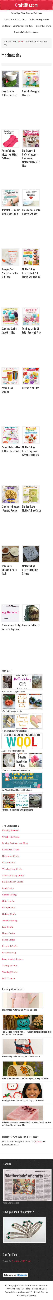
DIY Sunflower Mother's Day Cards (31, 508)
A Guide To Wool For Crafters (15, 19)
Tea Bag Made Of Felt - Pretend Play (31, 330)
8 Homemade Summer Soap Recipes (15, 730)
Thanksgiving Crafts (12, 869)
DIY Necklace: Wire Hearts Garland (31, 212)
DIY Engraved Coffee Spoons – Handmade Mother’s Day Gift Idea (31, 158)
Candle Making (9, 894)
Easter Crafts (8, 862)
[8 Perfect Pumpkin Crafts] (22, 709)
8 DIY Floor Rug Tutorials (39, 19)
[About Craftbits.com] (27, 1200)
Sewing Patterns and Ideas (15, 843)
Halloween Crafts (10, 856)
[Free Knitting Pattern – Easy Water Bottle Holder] (22, 1054)
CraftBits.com (26, 4)
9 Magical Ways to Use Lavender (26, 32)
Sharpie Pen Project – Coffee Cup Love (9, 273)
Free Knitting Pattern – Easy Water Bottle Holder (21, 1056)
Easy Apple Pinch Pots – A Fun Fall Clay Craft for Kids (23, 1100)
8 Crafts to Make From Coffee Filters (15, 770)
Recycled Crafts (10, 946)
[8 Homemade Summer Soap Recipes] (22, 728)
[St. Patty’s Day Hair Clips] (24, 1242)
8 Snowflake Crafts (43, 25)
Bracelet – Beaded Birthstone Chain (10, 212)
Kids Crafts (7, 926)
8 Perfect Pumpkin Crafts (11, 711)
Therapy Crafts (9, 965)
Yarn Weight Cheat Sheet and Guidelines (26, 13)
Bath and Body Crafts (12, 881)
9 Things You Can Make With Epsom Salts (17, 809)
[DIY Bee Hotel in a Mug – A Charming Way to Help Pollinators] (22, 1076)
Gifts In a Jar (8, 901)
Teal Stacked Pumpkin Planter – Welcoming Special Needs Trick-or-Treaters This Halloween (27, 1033)
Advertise (31, 1295)
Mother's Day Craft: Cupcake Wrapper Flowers (30, 451)
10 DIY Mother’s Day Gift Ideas (13, 691)
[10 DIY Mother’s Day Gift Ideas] (22, 689)
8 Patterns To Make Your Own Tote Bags (17, 25)
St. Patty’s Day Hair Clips (12, 1244)
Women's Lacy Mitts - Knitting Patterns (9, 154)
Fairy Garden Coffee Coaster (9, 93)
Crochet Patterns (11, 836)
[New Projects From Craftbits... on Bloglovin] (15, 1276)
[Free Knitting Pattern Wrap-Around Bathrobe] (22, 1007)
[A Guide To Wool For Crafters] (22, 748)
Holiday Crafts (9, 914)
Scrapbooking (9, 952)
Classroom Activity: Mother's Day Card (11, 627)
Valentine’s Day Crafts (13, 875)
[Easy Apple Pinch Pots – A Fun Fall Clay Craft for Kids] (22, 1098)
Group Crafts (8, 907)
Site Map (26, 1288)
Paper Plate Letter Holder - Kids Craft (10, 449)
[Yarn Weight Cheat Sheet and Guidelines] (22, 788)
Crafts (38, 1141)
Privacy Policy (13, 1288)
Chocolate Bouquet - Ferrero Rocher (10, 508)
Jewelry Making (10, 920)
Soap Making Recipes (12, 959)
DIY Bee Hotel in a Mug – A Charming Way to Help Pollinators (25, 1078)
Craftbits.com (30, 1285)
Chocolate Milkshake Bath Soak (9, 569)
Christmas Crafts (10, 849)
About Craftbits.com (11, 1202)
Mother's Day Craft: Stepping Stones (30, 569)
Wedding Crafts (10, 972)
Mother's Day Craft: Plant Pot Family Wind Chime (31, 273)
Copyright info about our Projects (22, 1292)
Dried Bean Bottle (31, 625)
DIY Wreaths (8, 978)
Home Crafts (8, 933)
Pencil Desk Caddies (7, 389)
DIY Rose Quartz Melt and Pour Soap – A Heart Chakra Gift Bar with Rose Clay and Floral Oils (26, 1124)
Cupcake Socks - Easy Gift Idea (9, 330)
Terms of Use (38, 1288)
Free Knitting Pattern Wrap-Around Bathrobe (19, 1009)
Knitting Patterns (10, 830)
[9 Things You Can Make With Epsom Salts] (22, 807)
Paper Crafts (8, 939)
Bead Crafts (8, 888)
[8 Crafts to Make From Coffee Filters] (22, 768)
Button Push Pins (30, 388)
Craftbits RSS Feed (21, 1261)
